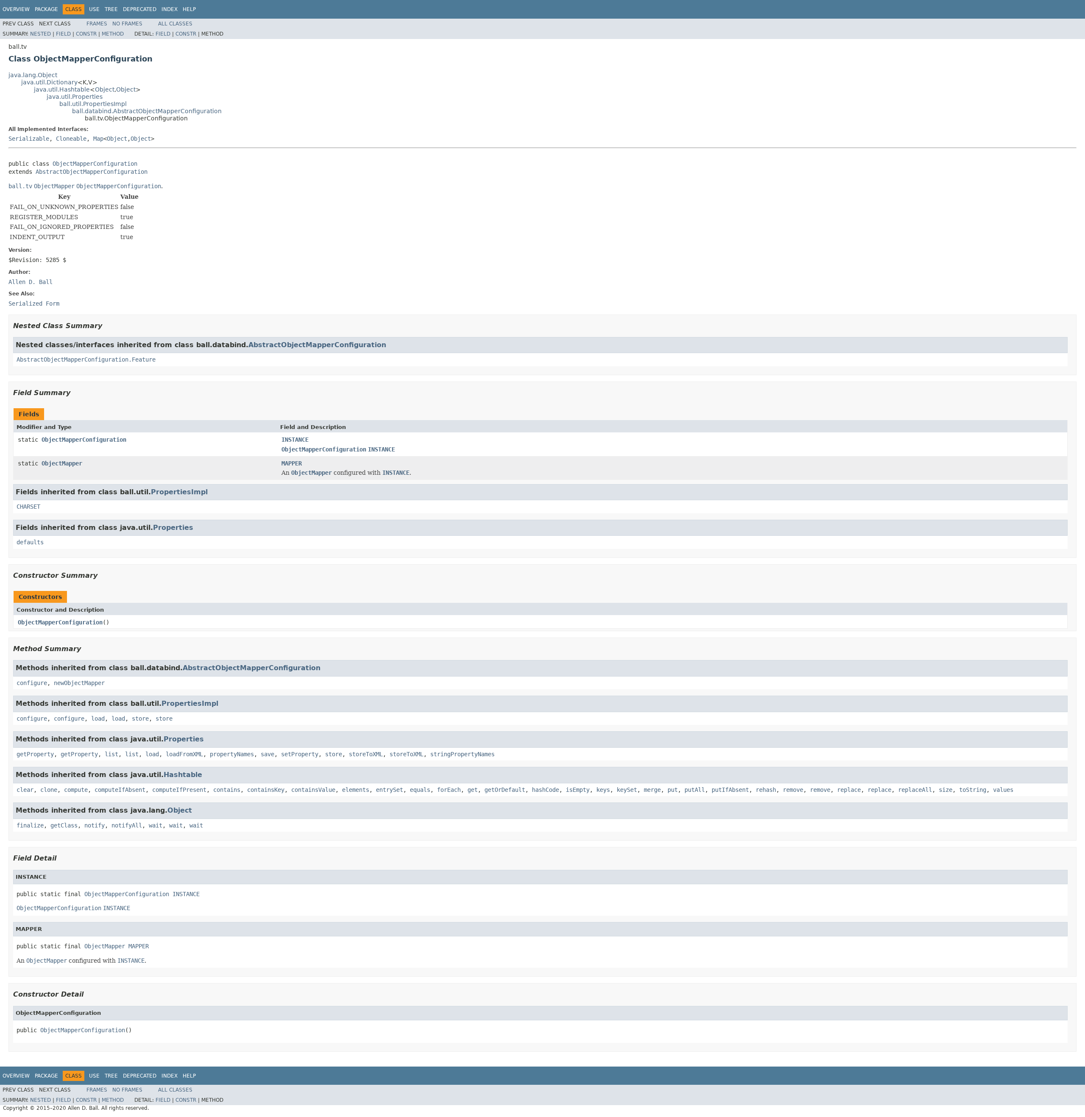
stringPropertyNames (462, 754)
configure (32, 683)
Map (98, 138)
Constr (86, 34)
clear (25, 789)
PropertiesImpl (179, 492)
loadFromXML (184, 754)
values (1003, 789)
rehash (766, 789)
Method (113, 34)
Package (46, 9)
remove (793, 789)
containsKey (265, 789)
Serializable (28, 138)
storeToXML (366, 754)
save (267, 754)
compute (76, 789)
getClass (64, 825)
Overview (16, 9)
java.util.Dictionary (49, 82)
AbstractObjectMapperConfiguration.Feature (86, 359)
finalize (30, 825)
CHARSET (28, 506)
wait (155, 825)
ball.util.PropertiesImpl (93, 103)
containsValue (313, 789)
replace (849, 789)
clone (48, 789)
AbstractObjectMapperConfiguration (91, 171)
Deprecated (139, 9)
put (673, 789)
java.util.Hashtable (62, 89)
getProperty (35, 754)
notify (94, 825)
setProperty (299, 754)
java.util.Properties (75, 96)
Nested (40, 34)
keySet (627, 789)
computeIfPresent (179, 789)
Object (104, 89)
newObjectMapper (79, 683)
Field (63, 34)
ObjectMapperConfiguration (95, 163)
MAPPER (291, 463)
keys (603, 789)
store (140, 718)
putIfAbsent (730, 789)
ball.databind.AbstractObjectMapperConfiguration (147, 111)
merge (652, 789)
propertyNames (232, 754)
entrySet (389, 789)
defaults (30, 542)
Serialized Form (33, 303)
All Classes (175, 24)
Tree (111, 9)
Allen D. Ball (30, 282)
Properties (173, 528)
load (98, 718)
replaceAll (915, 789)
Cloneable (71, 138)
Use (94, 9)
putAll (694, 789)
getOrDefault (504, 789)
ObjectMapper (62, 463)
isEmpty (578, 789)
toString (972, 789)
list (111, 754)
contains (226, 789)
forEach (449, 789)
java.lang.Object (32, 75)
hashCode (545, 789)
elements (355, 789)
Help (189, 9)
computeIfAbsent (120, 789)
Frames (96, 24)
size (945, 789)
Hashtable (183, 775)
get (472, 789)
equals (420, 789)
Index (169, 9)
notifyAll (126, 825)
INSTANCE (295, 439)
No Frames (127, 24)
